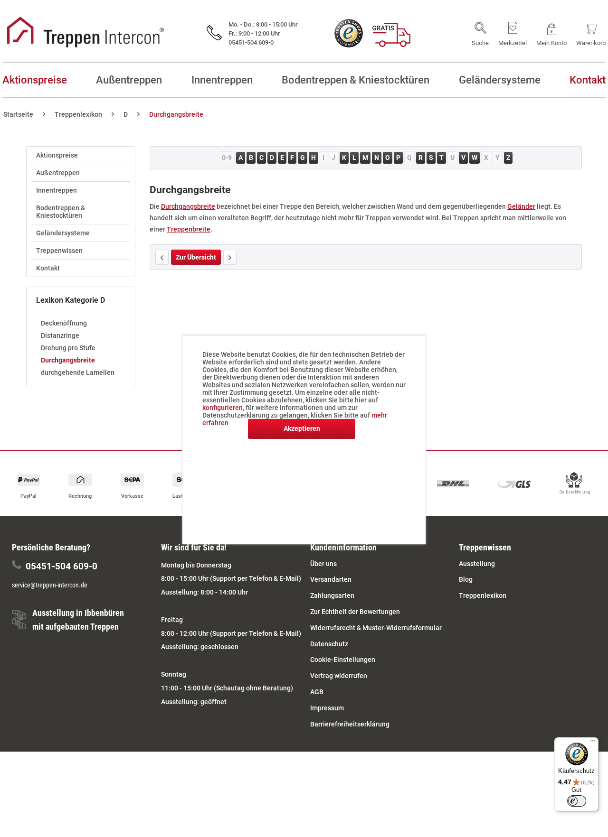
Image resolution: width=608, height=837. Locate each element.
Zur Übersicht (196, 257)
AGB (316, 692)
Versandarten (331, 579)
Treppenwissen (59, 250)
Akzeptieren (302, 428)
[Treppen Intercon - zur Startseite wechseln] (85, 32)
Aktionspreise (57, 155)
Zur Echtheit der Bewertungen (355, 611)
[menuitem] (480, 33)
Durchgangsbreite (68, 360)
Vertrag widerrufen (338, 675)
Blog (466, 579)
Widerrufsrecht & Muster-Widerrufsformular (376, 628)
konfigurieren (222, 407)
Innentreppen (56, 190)
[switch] (576, 801)
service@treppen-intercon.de (49, 585)
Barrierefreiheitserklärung (350, 724)
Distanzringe (60, 335)
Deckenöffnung (64, 323)
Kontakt (48, 268)
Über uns (323, 563)
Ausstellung (477, 563)
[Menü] (592, 743)
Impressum (327, 708)
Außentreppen (58, 173)
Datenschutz (329, 644)
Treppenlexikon (482, 595)
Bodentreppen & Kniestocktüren (60, 211)
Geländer (521, 206)
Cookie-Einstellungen (342, 659)
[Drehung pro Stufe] (162, 257)
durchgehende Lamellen (77, 372)
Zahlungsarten (332, 595)
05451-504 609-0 (61, 566)
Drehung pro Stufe (68, 348)
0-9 (227, 157)
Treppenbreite (188, 229)
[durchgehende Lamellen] (230, 257)
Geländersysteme (63, 233)
